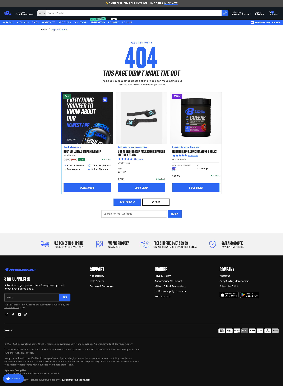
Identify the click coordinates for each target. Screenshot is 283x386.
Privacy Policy (59, 305)
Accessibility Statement (168, 281)
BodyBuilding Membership (234, 281)
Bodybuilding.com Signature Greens (194, 151)
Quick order (87, 187)
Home (44, 29)
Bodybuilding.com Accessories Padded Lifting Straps (141, 153)
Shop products (127, 202)
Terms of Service (11, 307)
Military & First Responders (170, 286)
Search (174, 213)
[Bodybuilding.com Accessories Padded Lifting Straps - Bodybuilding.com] (141, 118)
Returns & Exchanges (102, 286)
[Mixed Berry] (173, 168)
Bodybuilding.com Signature (185, 147)
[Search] (225, 13)
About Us (225, 276)
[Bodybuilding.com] (7, 13)
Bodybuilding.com (72, 147)
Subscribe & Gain (229, 286)
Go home (156, 202)
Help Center (97, 281)
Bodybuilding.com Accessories (132, 147)
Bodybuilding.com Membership (82, 151)
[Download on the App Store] (229, 295)
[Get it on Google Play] (249, 295)
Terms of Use (162, 296)
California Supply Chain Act (170, 291)
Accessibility (97, 276)
